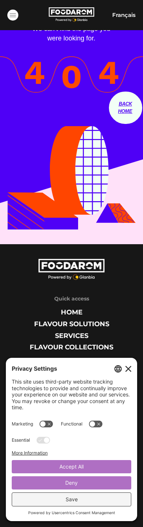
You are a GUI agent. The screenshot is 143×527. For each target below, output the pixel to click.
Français (124, 14)
